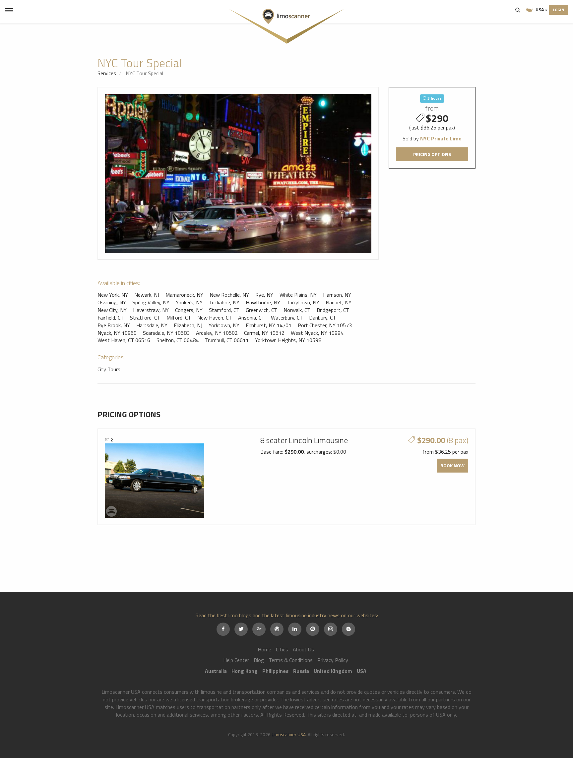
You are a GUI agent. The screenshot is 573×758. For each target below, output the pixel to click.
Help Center (236, 660)
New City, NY (112, 310)
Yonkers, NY (189, 302)
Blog (259, 660)
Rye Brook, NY (113, 325)
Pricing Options (432, 154)
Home (264, 649)
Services (106, 73)
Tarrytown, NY (302, 302)
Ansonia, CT (251, 318)
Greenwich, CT (261, 310)
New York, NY (112, 295)
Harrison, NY (337, 295)
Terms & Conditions (291, 660)
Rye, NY (264, 295)
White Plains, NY (298, 295)
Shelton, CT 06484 (178, 340)
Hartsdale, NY (151, 325)
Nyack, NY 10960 (117, 333)
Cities (282, 649)
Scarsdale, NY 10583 (166, 333)
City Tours (108, 369)
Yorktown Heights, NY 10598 (288, 340)
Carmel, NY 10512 (264, 333)
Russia (301, 671)
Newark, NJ (146, 295)
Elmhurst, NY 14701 (268, 325)
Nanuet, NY (338, 302)
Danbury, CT (322, 318)
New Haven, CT (214, 318)
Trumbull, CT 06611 (227, 340)
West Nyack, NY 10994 (317, 333)
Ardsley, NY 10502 (217, 333)
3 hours (434, 98)
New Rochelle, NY (229, 295)
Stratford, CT (145, 318)
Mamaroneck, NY (184, 295)
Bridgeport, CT (333, 310)
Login (558, 10)
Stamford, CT (224, 310)
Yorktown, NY (224, 325)
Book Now (452, 465)
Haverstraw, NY (151, 310)
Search (518, 10)
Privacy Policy (332, 660)
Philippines (275, 671)
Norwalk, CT (297, 310)
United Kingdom (333, 671)
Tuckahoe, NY (224, 302)
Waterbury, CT (287, 318)
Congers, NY (189, 310)
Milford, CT (178, 318)
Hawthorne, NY (263, 302)
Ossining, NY (111, 302)
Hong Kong (244, 671)
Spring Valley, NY (150, 302)
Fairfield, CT (110, 318)
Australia (216, 671)
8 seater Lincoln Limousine (304, 440)
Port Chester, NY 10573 (325, 325)
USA (540, 9)
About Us (303, 649)
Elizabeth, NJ (188, 325)
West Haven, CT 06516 (123, 340)
